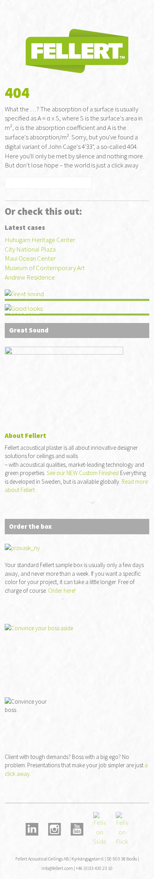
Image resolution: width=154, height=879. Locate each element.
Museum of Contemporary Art (45, 267)
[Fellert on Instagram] (54, 828)
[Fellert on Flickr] (122, 828)
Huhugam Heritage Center (40, 239)
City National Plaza (30, 249)
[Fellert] (77, 50)
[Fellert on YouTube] (77, 828)
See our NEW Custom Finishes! (83, 473)
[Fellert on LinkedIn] (32, 828)
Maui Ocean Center (30, 258)
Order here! (61, 590)
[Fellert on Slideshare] (99, 828)
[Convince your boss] (77, 649)
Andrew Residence (30, 277)
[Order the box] (64, 379)
